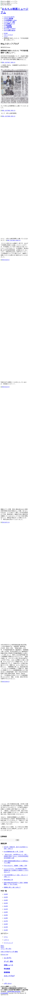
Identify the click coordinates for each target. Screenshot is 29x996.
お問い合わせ (8, 983)
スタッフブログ (8, 35)
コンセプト (8, 958)
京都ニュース (8, 965)
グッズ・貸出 (8, 961)
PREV (2, 945)
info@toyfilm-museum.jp (13, 991)
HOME (6, 33)
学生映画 (7, 969)
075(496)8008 (4, 993)
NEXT (2, 947)
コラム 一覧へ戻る (6, 948)
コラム (6, 36)
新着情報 (7, 972)
